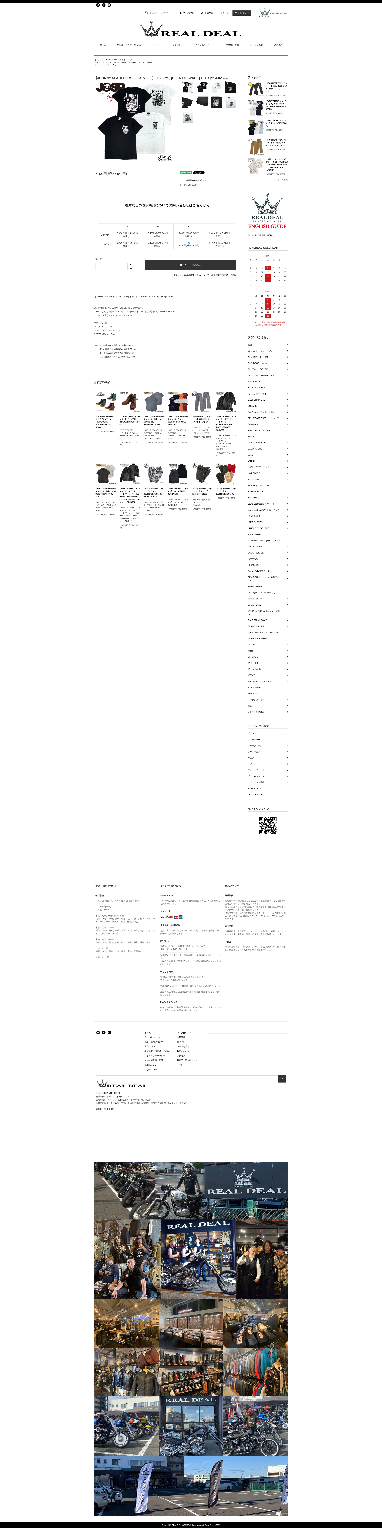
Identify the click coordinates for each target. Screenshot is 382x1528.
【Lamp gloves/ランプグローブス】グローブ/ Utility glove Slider (202, 491)
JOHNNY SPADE (111, 60)
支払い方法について (153, 1037)
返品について (203, 275)
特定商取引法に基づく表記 (224, 275)
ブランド (176, 45)
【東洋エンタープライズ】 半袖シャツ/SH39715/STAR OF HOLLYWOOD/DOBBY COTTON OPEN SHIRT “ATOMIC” (277, 164)
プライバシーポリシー (154, 1055)
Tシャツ (151, 62)
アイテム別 (200, 45)
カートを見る (183, 1046)
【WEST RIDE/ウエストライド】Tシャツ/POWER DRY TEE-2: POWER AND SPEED (276, 105)
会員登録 (209, 13)
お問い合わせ (256, 45)
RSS (146, 1065)
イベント (157, 45)
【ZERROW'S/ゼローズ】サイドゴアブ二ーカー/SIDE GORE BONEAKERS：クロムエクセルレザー (106, 421)
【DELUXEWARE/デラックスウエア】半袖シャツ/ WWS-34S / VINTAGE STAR (106, 493)
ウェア (106, 65)
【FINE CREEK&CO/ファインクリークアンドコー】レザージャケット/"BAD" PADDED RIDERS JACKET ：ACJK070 (226, 423)
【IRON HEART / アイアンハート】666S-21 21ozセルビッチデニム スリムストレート (277, 87)
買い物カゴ (243, 13)
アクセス (278, 45)
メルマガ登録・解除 (230, 45)
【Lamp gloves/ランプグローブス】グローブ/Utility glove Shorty (226, 491)
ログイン (224, 13)
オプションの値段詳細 (183, 275)
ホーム (103, 45)
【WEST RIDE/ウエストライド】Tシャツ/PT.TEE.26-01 (276, 123)
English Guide (151, 1069)
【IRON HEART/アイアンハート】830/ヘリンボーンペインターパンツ (202, 419)
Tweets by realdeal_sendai (260, 235)
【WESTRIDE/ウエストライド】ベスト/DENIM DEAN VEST (178, 491)
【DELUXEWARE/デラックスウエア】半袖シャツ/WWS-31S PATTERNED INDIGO (154, 420)
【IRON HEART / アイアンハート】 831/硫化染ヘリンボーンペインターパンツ (277, 142)
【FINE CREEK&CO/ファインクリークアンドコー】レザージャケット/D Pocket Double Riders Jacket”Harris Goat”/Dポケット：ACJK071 (130, 495)
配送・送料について (153, 1042)
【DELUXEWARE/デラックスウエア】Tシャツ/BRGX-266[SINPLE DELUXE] (178, 420)
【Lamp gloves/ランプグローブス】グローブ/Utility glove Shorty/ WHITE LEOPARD (154, 493)
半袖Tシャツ (127, 60)
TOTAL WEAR (120, 62)
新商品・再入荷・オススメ (129, 45)
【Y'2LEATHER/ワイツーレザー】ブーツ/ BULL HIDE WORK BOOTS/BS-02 (130, 420)
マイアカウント (190, 13)
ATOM (153, 1065)
